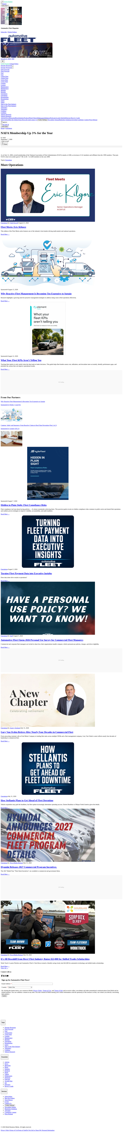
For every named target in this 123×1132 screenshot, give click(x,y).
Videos (19, 1)
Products (26, 118)
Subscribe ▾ (5, 5)
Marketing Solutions (65, 120)
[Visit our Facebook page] (2, 976)
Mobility (3, 90)
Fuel (2, 73)
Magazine (12, 118)
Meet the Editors (13, 120)
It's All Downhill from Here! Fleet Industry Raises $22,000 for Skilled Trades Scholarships (45, 959)
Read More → (5, 234)
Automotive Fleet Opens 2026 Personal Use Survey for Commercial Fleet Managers (42, 640)
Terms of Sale (22, 1130)
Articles (14, 1)
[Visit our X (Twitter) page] (6, 976)
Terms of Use (14, 1130)
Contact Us (33, 120)
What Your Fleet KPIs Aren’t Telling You (21, 360)
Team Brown (22, 120)
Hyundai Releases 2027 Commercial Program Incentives (29, 867)
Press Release (93, 120)
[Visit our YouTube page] (7, 976)
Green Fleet (4, 80)
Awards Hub (59, 118)
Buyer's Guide (75, 118)
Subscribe (4, 32)
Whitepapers (40, 118)
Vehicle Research (6, 114)
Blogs (17, 118)
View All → (4, 968)
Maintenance (5, 87)
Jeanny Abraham (15, 728)
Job (64, 118)
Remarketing (5, 97)
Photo (31, 118)
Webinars (47, 118)
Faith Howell (14, 223)
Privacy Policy (5, 1130)
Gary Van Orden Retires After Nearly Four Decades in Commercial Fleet (37, 732)
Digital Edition (12, 32)
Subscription (4, 120)
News (7, 118)
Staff (11, 636)
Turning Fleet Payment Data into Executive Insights (26, 573)
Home (3, 128)
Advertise (74, 120)
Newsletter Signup (53, 120)
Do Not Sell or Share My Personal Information (40, 1130)
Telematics (4, 107)
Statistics (21, 118)
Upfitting (3, 111)
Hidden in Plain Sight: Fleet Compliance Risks (24, 505)
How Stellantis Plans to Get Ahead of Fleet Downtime (27, 800)
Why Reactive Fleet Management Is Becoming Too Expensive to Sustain (36, 293)
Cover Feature (8, 1)
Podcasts (52, 118)
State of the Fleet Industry (8, 104)
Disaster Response (6, 65)
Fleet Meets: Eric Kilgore (13, 227)
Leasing (3, 83)
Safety (3, 100)
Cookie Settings (42, 120)
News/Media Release (16, 863)
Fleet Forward (5, 69)
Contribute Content (83, 120)
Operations (4, 94)
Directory (68, 118)
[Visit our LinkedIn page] (4, 976)
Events (28, 120)
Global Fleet (4, 76)
